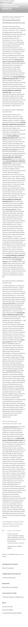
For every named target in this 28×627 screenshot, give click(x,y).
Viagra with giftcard (9, 16)
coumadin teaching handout (10, 426)
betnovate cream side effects (10, 149)
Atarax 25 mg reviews (14, 530)
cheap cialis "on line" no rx (13, 370)
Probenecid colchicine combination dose (13, 597)
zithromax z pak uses (10, 209)
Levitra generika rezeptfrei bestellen (12, 613)
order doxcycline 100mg (8, 303)
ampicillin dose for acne (18, 257)
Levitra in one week (7, 606)
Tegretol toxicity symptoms (7, 1)
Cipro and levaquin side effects (10, 6)
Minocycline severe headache (10, 587)
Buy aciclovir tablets (7, 610)
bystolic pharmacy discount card (15, 61)
